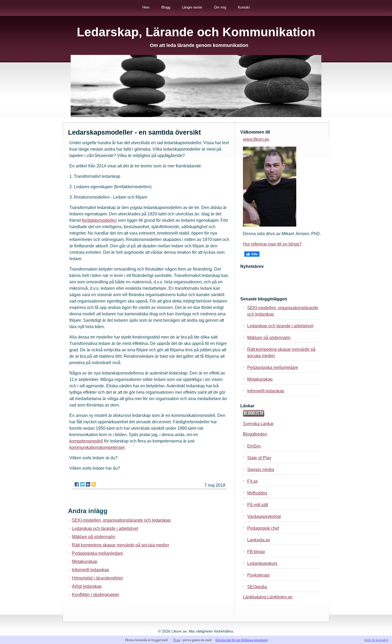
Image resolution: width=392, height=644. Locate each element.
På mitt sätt (257, 504)
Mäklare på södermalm (93, 536)
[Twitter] (82, 484)
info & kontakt (376, 640)
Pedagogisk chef (263, 528)
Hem (146, 7)
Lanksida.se (258, 540)
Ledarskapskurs (262, 563)
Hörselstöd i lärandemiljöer (97, 578)
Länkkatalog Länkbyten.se (268, 597)
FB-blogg (256, 551)
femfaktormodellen (99, 220)
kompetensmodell (86, 441)
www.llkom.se (256, 139)
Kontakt (244, 7)
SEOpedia (257, 587)
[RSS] (93, 484)
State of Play (259, 458)
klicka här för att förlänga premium (242, 640)
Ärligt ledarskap (87, 586)
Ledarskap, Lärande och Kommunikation (196, 32)
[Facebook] (77, 484)
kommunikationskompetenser (97, 447)
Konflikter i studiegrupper (95, 594)
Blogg (165, 7)
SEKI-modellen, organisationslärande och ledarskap (121, 520)
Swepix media (260, 469)
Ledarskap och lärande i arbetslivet (105, 528)
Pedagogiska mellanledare (97, 553)
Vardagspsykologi (264, 516)
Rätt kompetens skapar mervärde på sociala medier (120, 545)
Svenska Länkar (258, 423)
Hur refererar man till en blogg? (272, 244)
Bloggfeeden (255, 434)
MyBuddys (257, 493)
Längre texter (192, 7)
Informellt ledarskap (90, 569)
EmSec (254, 446)
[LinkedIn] (88, 484)
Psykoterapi (258, 575)
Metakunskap (84, 561)
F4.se (252, 481)
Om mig (220, 7)
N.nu (176, 640)
